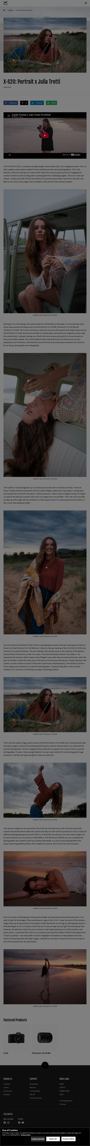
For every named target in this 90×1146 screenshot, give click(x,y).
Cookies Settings (37, 1139)
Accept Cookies (68, 1139)
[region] (45, 1136)
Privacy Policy (26, 1135)
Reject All (53, 1139)
